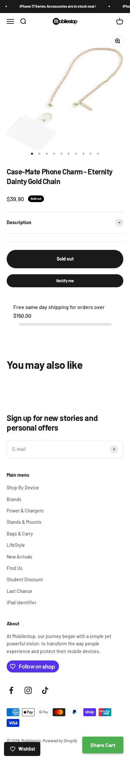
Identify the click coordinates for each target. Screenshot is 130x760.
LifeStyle (16, 545)
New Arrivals (19, 557)
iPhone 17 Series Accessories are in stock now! (56, 6)
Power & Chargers (25, 510)
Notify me (65, 280)
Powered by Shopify (60, 740)
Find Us (14, 568)
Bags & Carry (20, 534)
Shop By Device (23, 487)
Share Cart (102, 745)
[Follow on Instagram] (28, 690)
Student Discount (25, 579)
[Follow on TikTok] (45, 690)
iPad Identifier (21, 602)
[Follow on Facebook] (11, 690)
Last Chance (19, 591)
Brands (14, 499)
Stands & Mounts (24, 522)
